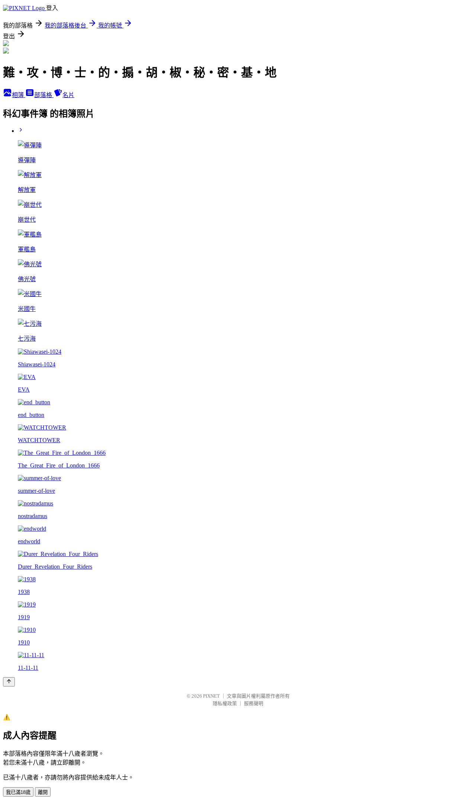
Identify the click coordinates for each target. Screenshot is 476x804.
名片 (68, 95)
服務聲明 (253, 703)
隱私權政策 (225, 703)
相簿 (18, 95)
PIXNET (211, 696)
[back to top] (9, 681)
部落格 (44, 95)
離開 (43, 792)
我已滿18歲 (18, 792)
